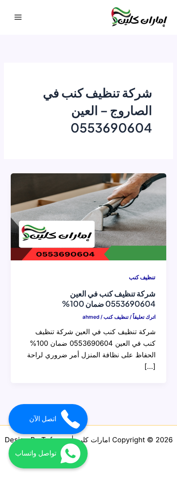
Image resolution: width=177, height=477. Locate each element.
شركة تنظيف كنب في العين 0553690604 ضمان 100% (109, 298)
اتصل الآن (42, 419)
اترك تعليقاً (144, 317)
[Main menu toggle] (18, 17)
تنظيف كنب (142, 277)
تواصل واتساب (35, 453)
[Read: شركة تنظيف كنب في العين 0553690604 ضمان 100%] (88, 216)
